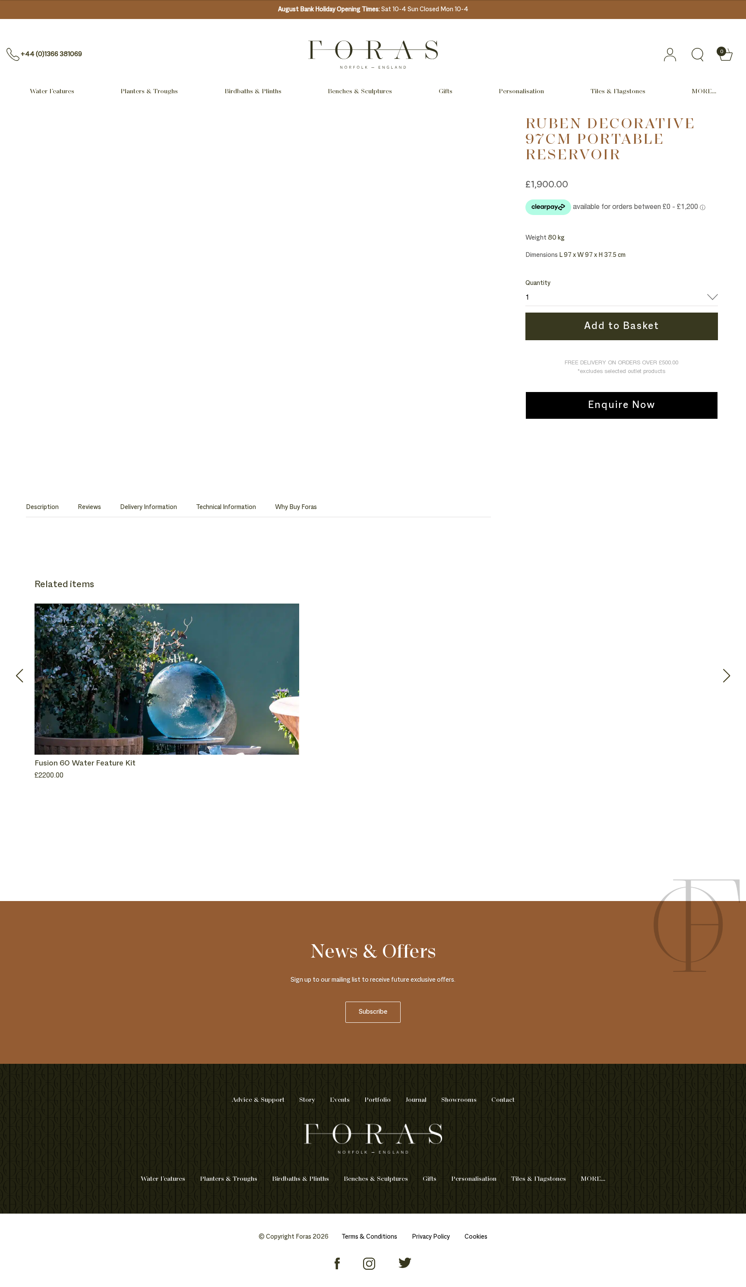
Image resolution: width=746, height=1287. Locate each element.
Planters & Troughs (149, 91)
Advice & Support (258, 1100)
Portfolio (377, 1100)
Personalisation (521, 91)
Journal (416, 1100)
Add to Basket (621, 326)
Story (307, 1100)
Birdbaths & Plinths (252, 91)
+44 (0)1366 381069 (51, 54)
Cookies (476, 1236)
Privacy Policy (431, 1236)
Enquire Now (621, 405)
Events (340, 1100)
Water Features (52, 91)
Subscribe (373, 1012)
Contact (503, 1100)
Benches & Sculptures (360, 91)
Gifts (445, 91)
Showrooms (459, 1100)
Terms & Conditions (369, 1236)
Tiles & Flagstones (618, 91)
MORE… (704, 91)
